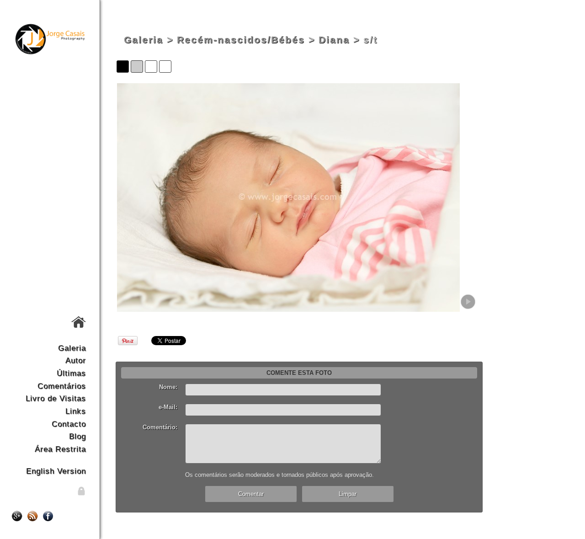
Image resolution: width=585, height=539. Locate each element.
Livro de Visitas (56, 398)
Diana (334, 39)
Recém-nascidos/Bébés (241, 39)
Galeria (72, 347)
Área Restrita (60, 449)
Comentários (61, 385)
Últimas (71, 373)
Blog (77, 436)
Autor (75, 360)
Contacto (69, 423)
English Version (56, 470)
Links (75, 411)
